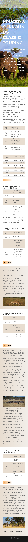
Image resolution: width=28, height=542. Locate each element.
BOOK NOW (7, 180)
